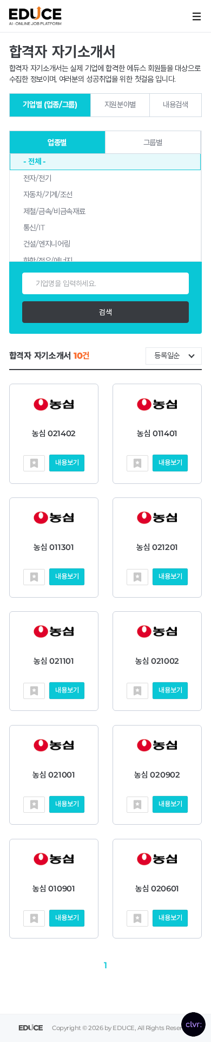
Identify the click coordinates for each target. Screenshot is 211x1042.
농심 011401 (157, 433)
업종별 (57, 142)
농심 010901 (53, 889)
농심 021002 (157, 661)
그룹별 (152, 142)
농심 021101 (54, 661)
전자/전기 (37, 178)
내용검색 (175, 104)
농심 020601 (157, 889)
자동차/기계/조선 (47, 194)
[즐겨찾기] (34, 463)
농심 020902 (157, 775)
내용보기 (66, 462)
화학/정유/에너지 (47, 261)
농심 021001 (53, 775)
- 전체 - (34, 161)
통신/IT (34, 227)
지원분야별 (120, 104)
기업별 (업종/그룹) (50, 104)
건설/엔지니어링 (46, 244)
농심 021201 (157, 547)
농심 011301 (54, 547)
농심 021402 (54, 433)
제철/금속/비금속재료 (54, 211)
